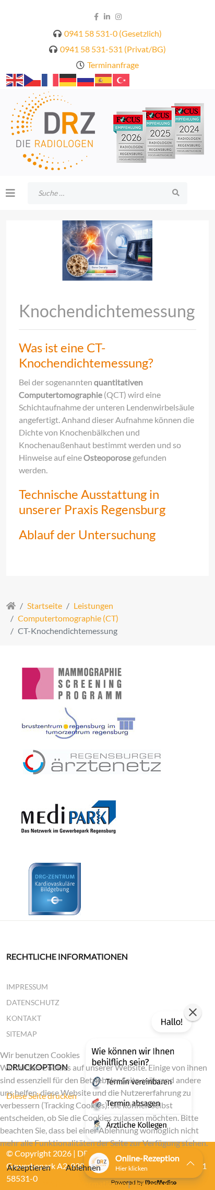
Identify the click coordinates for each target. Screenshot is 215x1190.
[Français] (50, 79)
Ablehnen (83, 1167)
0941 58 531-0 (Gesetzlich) (113, 33)
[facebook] (96, 16)
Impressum (27, 986)
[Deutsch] (68, 79)
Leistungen (93, 605)
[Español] (104, 79)
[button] (107, 355)
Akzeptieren (29, 1167)
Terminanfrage (113, 65)
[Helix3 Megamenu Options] (10, 192)
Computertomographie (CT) (68, 618)
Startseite (44, 605)
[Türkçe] (121, 79)
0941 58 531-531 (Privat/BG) (113, 49)
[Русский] (86, 79)
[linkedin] (107, 16)
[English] (15, 79)
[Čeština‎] (33, 79)
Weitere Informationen (84, 1183)
